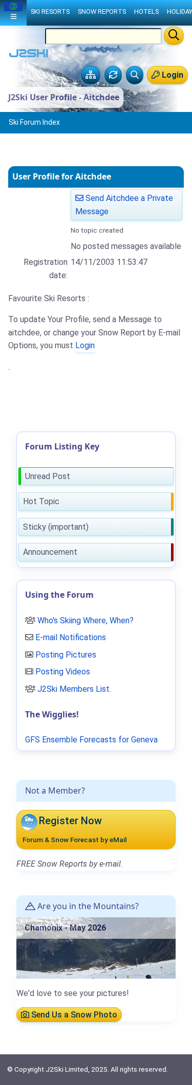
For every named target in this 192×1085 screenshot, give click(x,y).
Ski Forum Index (34, 122)
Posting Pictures (65, 655)
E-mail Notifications (70, 637)
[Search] (174, 36)
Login (85, 345)
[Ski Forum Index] (90, 75)
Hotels (146, 11)
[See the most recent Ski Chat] (113, 75)
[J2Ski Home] (28, 55)
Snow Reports (102, 11)
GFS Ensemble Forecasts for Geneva (91, 739)
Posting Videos (62, 671)
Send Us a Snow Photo (73, 1015)
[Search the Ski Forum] (134, 75)
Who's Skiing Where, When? (85, 620)
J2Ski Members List (73, 689)
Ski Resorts (50, 11)
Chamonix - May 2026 (65, 928)
